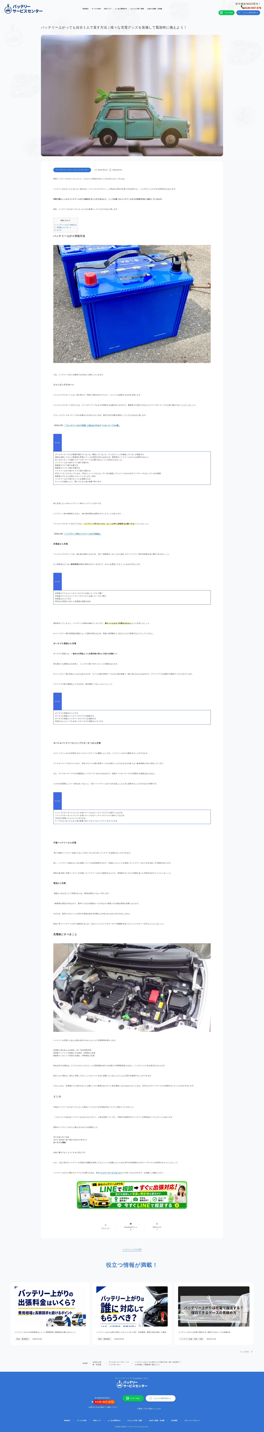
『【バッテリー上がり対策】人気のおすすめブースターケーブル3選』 (92, 425)
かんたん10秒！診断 (137, 8)
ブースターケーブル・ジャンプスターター (119, 1363)
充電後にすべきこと (63, 227)
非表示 (67, 220)
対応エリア (107, 8)
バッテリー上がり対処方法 (65, 225)
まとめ (58, 230)
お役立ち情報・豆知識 (154, 8)
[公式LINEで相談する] (132, 1195)
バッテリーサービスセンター (111, 1173)
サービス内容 (96, 8)
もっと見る (244, 1352)
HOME (85, 1363)
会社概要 (174, 1420)
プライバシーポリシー (192, 1420)
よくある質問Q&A (121, 8)
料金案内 (85, 8)
